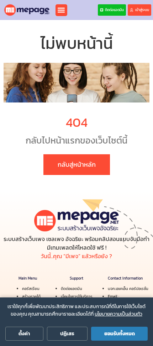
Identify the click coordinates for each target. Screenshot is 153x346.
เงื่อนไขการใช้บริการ (77, 296)
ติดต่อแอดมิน (71, 288)
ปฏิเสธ (67, 333)
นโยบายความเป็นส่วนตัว (118, 314)
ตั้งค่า (24, 333)
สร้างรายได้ (31, 296)
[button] (61, 10)
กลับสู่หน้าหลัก (77, 164)
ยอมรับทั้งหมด (119, 333)
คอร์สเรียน (30, 288)
